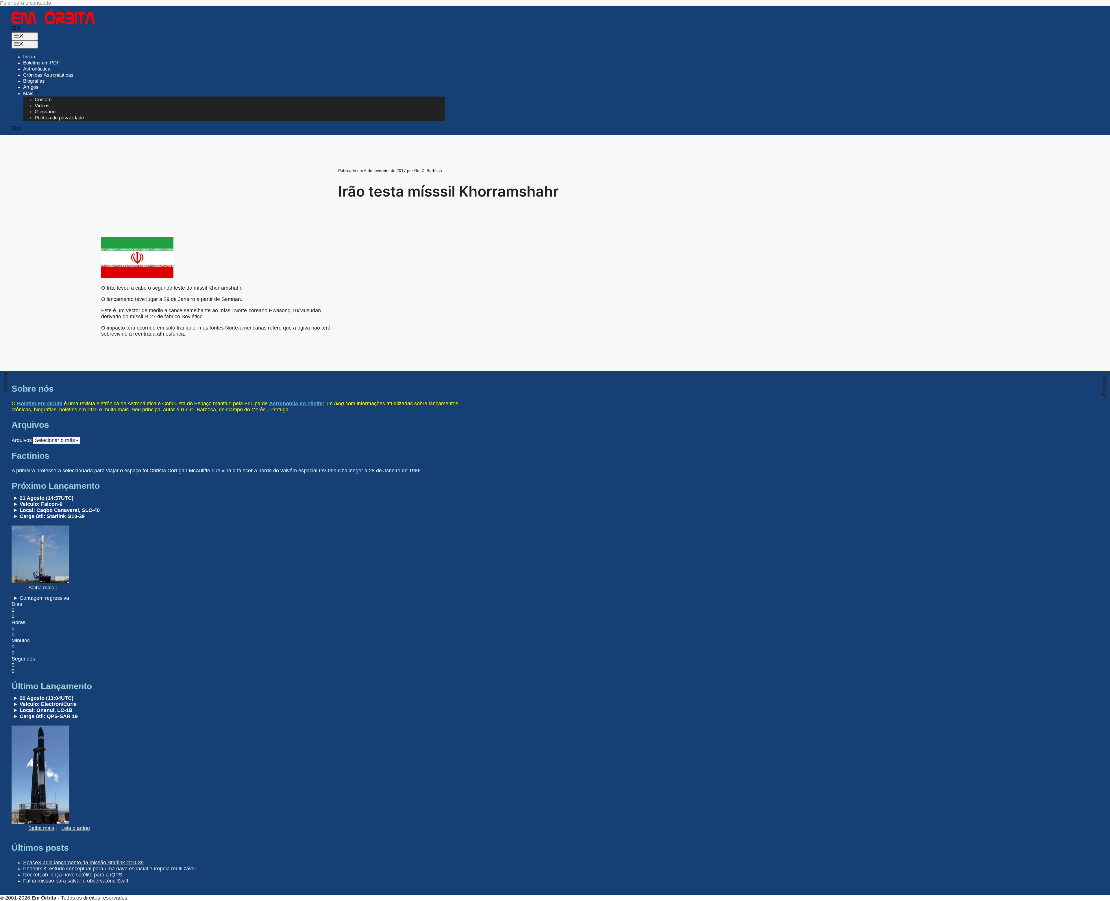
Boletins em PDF (41, 63)
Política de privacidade (59, 118)
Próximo (1104, 385)
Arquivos (22, 440)
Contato (43, 99)
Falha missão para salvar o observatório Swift (75, 881)
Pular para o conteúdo (25, 3)
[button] (16, 29)
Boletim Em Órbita (39, 403)
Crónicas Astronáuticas (48, 75)
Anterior (6, 382)
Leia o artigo (75, 828)
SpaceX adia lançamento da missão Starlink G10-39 (83, 862)
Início (29, 57)
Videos (42, 105)
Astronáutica (36, 69)
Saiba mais (41, 588)
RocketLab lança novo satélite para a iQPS (72, 875)
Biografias (34, 81)
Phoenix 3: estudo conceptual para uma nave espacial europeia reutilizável (109, 869)
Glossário (45, 111)
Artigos (30, 87)
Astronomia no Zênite (296, 403)
